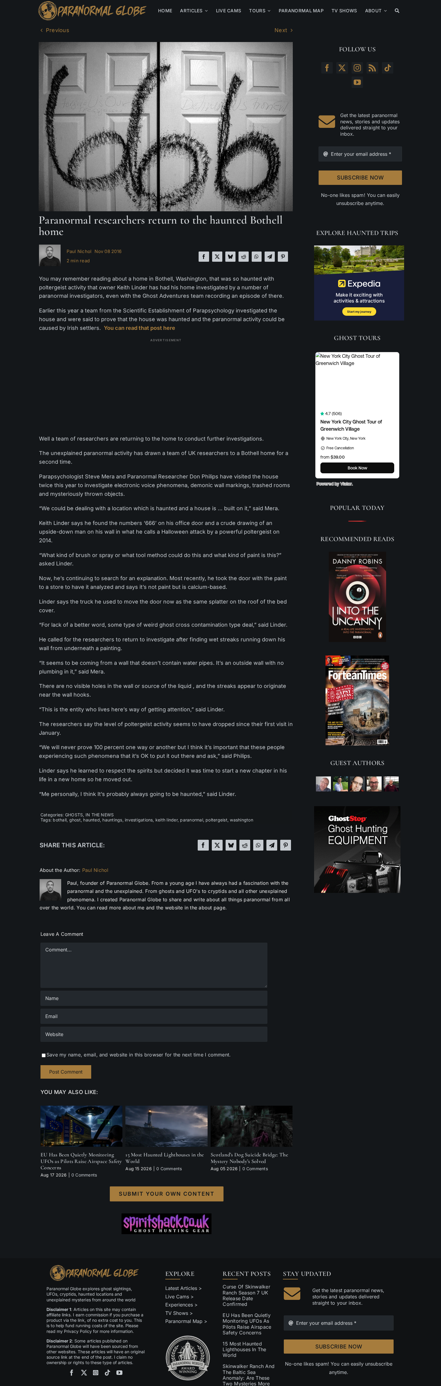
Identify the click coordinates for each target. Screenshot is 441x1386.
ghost (75, 819)
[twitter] (84, 1373)
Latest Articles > (183, 1288)
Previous (57, 30)
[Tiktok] (387, 68)
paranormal (191, 819)
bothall (60, 819)
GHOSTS (74, 814)
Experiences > (181, 1305)
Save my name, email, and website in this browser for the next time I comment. (138, 1055)
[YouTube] (357, 82)
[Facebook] (203, 256)
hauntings (112, 819)
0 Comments (84, 1174)
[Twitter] (342, 68)
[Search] (397, 11)
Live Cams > (179, 1297)
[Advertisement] (166, 387)
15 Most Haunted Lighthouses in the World (164, 1158)
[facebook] (72, 1373)
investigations (139, 819)
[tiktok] (107, 1373)
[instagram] (95, 1373)
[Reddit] (243, 256)
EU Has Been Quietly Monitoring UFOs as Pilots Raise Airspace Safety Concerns (81, 1161)
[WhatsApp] (256, 256)
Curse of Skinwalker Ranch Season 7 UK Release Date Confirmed (246, 1295)
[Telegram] (269, 256)
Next (280, 30)
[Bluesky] (230, 256)
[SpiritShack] (166, 1223)
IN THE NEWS (100, 814)
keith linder (166, 819)
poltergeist (216, 819)
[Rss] (372, 68)
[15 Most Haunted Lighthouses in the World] (166, 1109)
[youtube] (119, 1373)
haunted (91, 819)
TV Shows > (179, 1313)
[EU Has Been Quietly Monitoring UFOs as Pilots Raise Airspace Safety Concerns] (81, 1109)
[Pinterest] (283, 256)
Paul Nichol (79, 251)
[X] (217, 256)
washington (241, 819)
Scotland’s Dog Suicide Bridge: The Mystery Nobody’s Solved (249, 1158)
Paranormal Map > (186, 1321)
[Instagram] (357, 68)
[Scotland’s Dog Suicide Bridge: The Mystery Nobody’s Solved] (251, 1109)
